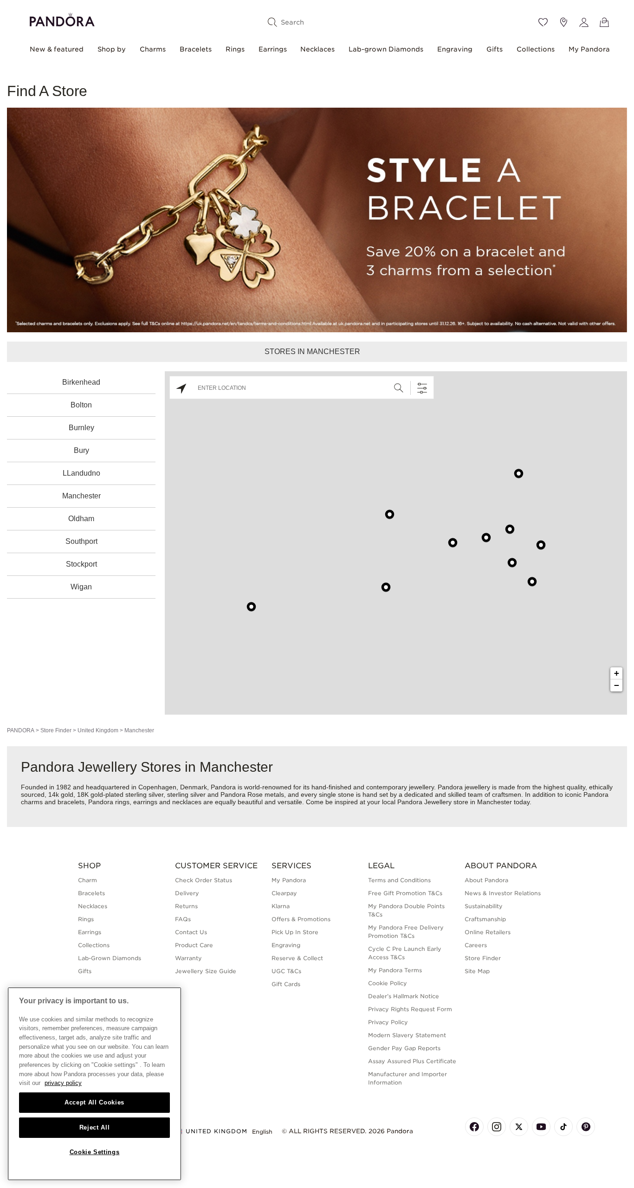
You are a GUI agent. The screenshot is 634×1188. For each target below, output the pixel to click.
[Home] (62, 18)
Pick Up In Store (295, 932)
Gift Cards (286, 984)
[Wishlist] (543, 22)
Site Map (477, 971)
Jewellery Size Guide (205, 971)
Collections (536, 49)
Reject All (94, 1127)
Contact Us (191, 932)
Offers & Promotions (301, 919)
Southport (81, 541)
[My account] (584, 22)
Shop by (111, 49)
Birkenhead (81, 382)
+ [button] (616, 673)
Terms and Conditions (399, 880)
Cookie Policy (387, 983)
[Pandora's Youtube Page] (541, 1126)
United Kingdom (98, 730)
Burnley (81, 428)
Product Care (194, 945)
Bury (81, 450)
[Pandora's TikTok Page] (563, 1126)
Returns (186, 906)
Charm (87, 880)
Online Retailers (488, 932)
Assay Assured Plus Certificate (412, 1061)
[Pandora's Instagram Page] (496, 1126)
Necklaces (317, 49)
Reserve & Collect (297, 958)
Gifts (494, 49)
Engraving (454, 49)
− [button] (616, 685)
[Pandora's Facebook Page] (474, 1126)
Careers (476, 945)
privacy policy (63, 1082)
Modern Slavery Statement (407, 1035)
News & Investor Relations (503, 893)
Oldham (81, 519)
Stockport (81, 564)
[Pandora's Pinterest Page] (585, 1126)
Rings (235, 49)
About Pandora (486, 880)
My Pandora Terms (395, 970)
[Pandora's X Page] (519, 1126)
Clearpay (284, 893)
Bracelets (196, 49)
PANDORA (20, 730)
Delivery (187, 893)
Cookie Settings (95, 1152)
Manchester (81, 496)
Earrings (273, 49)
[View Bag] (604, 22)
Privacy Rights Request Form (410, 1009)
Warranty (188, 958)
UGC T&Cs (286, 971)
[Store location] (563, 22)
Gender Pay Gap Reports (404, 1048)
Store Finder (55, 730)
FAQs (183, 919)
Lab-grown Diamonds (386, 49)
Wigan (81, 587)
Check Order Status (203, 880)
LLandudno (81, 473)
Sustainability (484, 906)
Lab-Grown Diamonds (109, 958)
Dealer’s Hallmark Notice (403, 996)
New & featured (57, 49)
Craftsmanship (485, 919)
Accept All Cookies (94, 1102)
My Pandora (589, 49)
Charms (153, 49)
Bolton (81, 405)
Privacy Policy (388, 1022)
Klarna (281, 906)
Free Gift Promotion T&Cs (405, 893)
